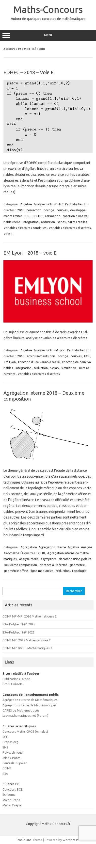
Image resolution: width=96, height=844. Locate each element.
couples (62, 210)
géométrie (77, 565)
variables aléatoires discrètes (70, 227)
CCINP (6, 768)
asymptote (48, 559)
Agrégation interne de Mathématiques (29, 705)
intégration (31, 222)
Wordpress (71, 840)
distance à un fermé (53, 565)
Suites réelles (77, 222)
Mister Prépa (11, 805)
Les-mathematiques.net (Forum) (25, 715)
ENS (5, 747)
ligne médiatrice (42, 570)
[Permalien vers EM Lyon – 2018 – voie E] (48, 321)
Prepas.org (10, 742)
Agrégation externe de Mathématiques (30, 699)
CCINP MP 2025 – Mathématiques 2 (27, 648)
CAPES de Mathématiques (20, 710)
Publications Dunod (16, 679)
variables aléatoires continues (25, 227)
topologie (79, 570)
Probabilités (74, 204)
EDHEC (59, 204)
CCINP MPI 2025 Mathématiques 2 (26, 640)
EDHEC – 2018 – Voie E (28, 72)
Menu (48, 35)
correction (34, 210)
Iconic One (24, 840)
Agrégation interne (52, 547)
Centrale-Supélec (14, 763)
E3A (5, 773)
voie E (8, 233)
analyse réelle (28, 559)
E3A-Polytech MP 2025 (18, 632)
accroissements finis (41, 356)
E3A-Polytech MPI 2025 (18, 624)
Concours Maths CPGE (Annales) (25, 731)
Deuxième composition (20, 565)
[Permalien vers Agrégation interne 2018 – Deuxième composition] (48, 460)
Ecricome (9, 794)
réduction (48, 222)
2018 (20, 210)
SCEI (5, 736)
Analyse (39, 204)
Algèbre (26, 204)
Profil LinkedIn (12, 684)
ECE (49, 204)
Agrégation (28, 547)
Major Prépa (11, 800)
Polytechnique (12, 752)
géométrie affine (16, 570)
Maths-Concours (48, 9)
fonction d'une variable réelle (39, 362)
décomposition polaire (75, 559)
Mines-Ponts (11, 758)
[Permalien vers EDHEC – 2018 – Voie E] (48, 152)
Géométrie (11, 553)
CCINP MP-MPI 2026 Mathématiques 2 (29, 616)
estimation (52, 216)
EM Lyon (59, 350)
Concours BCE (12, 789)
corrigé (49, 210)
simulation (68, 368)
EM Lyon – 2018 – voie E (30, 253)
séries (61, 222)
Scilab (54, 368)
